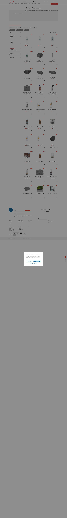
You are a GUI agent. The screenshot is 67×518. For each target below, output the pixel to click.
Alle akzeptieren (37, 261)
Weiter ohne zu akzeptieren (33, 263)
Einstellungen (30, 261)
